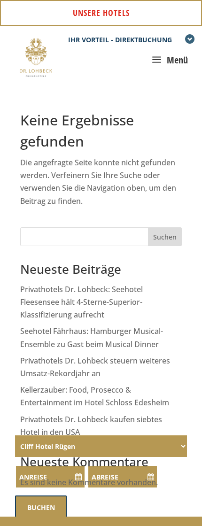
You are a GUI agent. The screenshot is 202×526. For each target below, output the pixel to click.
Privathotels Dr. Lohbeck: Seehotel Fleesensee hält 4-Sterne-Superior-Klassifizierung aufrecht (81, 302)
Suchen (165, 236)
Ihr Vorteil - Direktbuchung (120, 39)
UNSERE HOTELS (101, 12)
